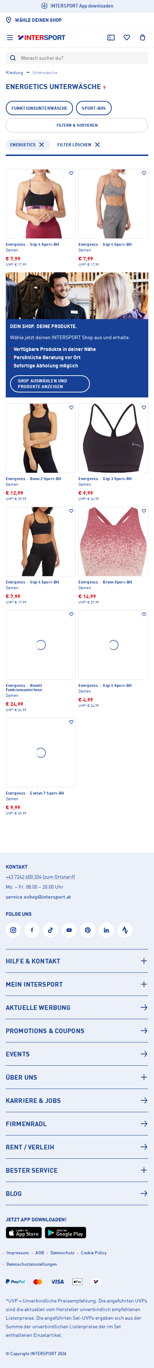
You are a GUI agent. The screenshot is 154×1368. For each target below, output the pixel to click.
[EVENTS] (77, 1053)
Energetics (22, 144)
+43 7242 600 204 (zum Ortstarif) (40, 877)
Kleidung (14, 72)
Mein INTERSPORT (34, 984)
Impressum (17, 1252)
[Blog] (77, 1193)
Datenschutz (62, 1252)
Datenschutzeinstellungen (31, 1264)
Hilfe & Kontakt (33, 961)
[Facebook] (31, 930)
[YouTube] (69, 930)
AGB (39, 1252)
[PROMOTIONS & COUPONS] (77, 1030)
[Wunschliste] (126, 37)
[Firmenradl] (77, 1123)
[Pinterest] (87, 930)
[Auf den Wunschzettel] (71, 173)
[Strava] (125, 930)
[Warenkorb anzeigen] (142, 37)
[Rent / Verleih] (77, 1146)
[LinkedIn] (106, 930)
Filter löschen (74, 144)
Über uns (21, 1077)
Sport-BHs (94, 108)
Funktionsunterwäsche (39, 108)
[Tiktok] (50, 930)
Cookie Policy (94, 1252)
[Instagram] (13, 930)
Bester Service (32, 1170)
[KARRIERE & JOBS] (77, 1100)
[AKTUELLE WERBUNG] (77, 1007)
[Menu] (10, 37)
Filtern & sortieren (77, 125)
